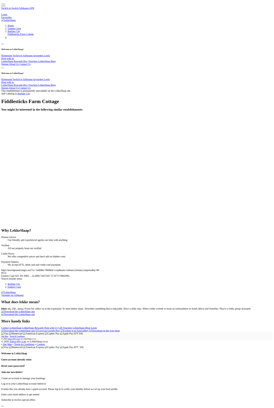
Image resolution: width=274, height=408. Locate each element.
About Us (14, 64)
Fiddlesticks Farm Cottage (21, 34)
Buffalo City (14, 31)
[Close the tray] (2, 406)
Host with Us (51, 327)
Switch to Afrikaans (23, 55)
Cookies (41, 344)
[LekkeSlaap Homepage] (8, 20)
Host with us (7, 58)
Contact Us (25, 64)
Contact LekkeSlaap (11, 327)
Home (11, 25)
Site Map (4, 336)
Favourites (6, 17)
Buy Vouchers (30, 61)
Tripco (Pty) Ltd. (13, 339)
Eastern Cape (14, 28)
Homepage (7, 55)
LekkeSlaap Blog (47, 61)
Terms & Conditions (17, 336)
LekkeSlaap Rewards (12, 61)
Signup (5, 64)
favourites (38, 55)
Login (47, 55)
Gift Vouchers (65, 327)
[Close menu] (2, 43)
